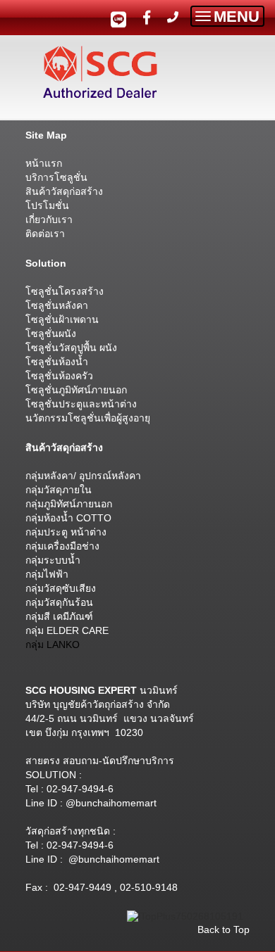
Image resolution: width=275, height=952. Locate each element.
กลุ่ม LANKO (52, 644)
